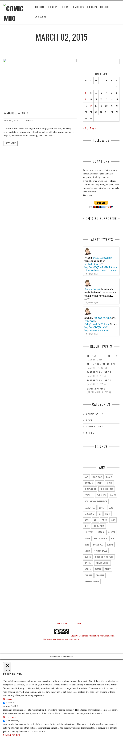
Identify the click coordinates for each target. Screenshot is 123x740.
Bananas (89, 483)
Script (110, 544)
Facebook (89, 513)
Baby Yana (97, 476)
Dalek (113, 495)
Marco (101, 532)
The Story (52, 7)
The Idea (64, 7)
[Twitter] (42, 609)
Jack (113, 519)
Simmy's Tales (94, 426)
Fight (107, 513)
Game (87, 519)
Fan (99, 513)
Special (88, 563)
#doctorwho (90, 270)
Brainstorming (96, 388)
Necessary (10, 702)
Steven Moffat (102, 563)
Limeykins (89, 532)
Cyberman (101, 495)
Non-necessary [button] (9, 716)
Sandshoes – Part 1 (16, 113)
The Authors (77, 7)
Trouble (100, 575)
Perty (87, 538)
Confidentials (95, 414)
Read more (10, 143)
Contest (89, 495)
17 (91, 105)
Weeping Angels (92, 581)
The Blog (104, 7)
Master (111, 532)
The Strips (92, 7)
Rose (87, 544)
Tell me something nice (101, 364)
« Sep (85, 128)
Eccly (102, 507)
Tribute (88, 575)
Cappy (99, 483)
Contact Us (40, 16)
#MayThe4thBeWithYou (97, 324)
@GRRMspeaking (102, 257)
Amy (86, 476)
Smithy (88, 556)
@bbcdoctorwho (92, 264)
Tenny (108, 569)
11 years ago (91, 273)
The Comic (40, 7)
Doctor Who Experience (96, 501)
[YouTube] (61, 609)
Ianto (104, 519)
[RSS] (90, 609)
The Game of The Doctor (102, 356)
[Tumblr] (52, 609)
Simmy (87, 550)
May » (93, 128)
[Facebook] (32, 609)
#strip (114, 267)
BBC (79, 623)
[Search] (116, 61)
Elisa (111, 507)
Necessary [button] (7, 699)
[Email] (81, 609)
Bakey (109, 476)
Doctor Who (61, 623)
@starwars (89, 320)
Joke (87, 526)
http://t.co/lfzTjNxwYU (96, 327)
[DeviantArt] (71, 609)
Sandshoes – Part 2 (99, 372)
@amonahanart (92, 289)
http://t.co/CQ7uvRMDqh (97, 267)
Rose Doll (98, 544)
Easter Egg (90, 507)
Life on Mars (98, 526)
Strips (29, 121)
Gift (95, 519)
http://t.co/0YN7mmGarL (97, 330)
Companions (90, 489)
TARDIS (98, 569)
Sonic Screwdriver (104, 556)
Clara (109, 483)
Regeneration (100, 538)
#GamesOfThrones (107, 270)
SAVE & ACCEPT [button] (11, 734)
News (89, 420)
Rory (113, 538)
